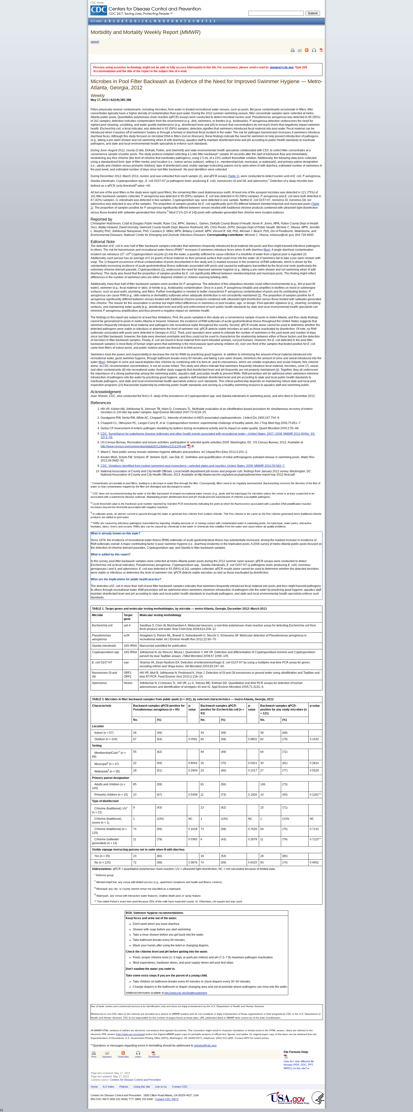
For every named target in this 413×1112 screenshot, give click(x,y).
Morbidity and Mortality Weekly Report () (146, 32)
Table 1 (233, 176)
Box (266, 249)
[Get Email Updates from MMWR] (299, 50)
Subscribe (123, 1056)
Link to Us (161, 1086)
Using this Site (142, 1086)
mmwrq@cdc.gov (281, 67)
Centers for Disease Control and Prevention (135, 1079)
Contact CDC (180, 1086)
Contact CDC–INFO (167, 1099)
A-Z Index (108, 1086)
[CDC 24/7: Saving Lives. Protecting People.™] (145, 7)
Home (94, 1086)
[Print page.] (292, 50)
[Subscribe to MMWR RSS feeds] (306, 50)
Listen (138, 1056)
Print (93, 1056)
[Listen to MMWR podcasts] (314, 50)
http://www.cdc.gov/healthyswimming (185, 992)
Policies (124, 1086)
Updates (107, 1056)
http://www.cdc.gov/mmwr (130, 1034)
